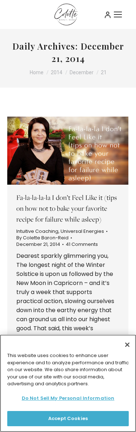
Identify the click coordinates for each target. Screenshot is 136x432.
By (42, 238)
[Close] (127, 345)
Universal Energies (82, 231)
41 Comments (82, 244)
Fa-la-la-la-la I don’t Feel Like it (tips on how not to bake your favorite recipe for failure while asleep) (66, 208)
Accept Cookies (68, 418)
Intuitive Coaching (37, 231)
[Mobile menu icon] (118, 14)
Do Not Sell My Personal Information (68, 398)
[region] (68, 383)
